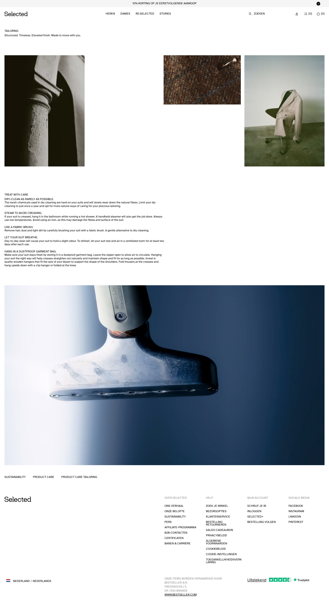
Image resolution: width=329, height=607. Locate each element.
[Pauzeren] (318, 3)
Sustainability (15, 477)
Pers (168, 522)
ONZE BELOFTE (174, 511)
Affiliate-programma (180, 527)
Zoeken (259, 13)
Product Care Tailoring (79, 477)
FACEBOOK (295, 506)
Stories (165, 13)
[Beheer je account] (296, 14)
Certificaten (174, 538)
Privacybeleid (216, 535)
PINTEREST (295, 522)
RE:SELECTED (145, 13)
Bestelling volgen (261, 522)
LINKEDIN (294, 516)
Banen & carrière (177, 543)
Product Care (43, 477)
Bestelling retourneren (216, 523)
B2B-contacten (175, 532)
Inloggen (254, 511)
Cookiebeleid (216, 549)
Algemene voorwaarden (216, 542)
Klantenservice (218, 516)
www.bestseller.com (180, 594)
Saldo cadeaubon (219, 530)
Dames (125, 13)
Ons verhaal (174, 506)
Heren (110, 13)
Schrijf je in (256, 506)
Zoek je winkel (217, 506)
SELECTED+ (255, 516)
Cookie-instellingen (221, 554)
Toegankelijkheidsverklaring (224, 561)
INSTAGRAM (296, 511)
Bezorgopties (216, 511)
